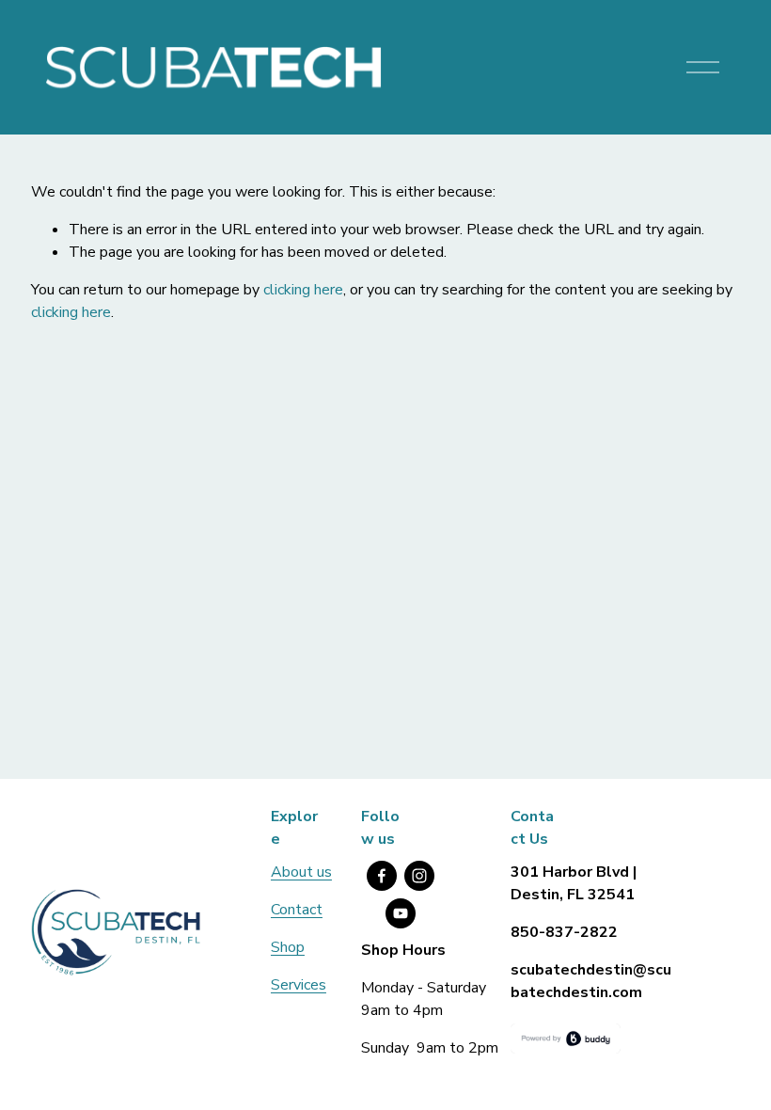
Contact (297, 909)
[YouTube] (401, 913)
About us (301, 872)
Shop (288, 947)
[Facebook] (382, 876)
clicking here (303, 289)
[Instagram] (419, 876)
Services (298, 985)
